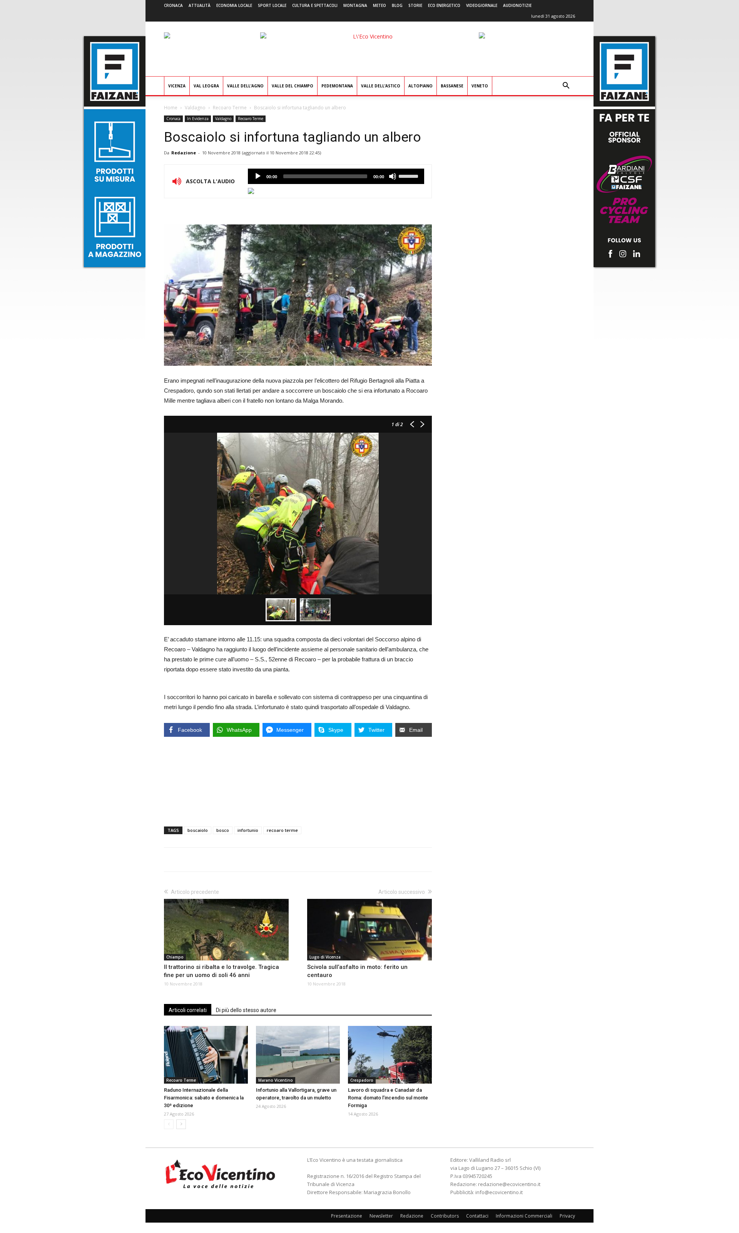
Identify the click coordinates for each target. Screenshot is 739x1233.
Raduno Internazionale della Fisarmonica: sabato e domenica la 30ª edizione (204, 1097)
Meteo (379, 5)
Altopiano (420, 86)
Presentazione (346, 1216)
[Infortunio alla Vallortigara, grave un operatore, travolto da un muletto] (298, 1055)
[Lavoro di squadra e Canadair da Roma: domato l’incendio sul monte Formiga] (390, 1055)
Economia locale (234, 5)
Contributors (445, 1216)
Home (170, 107)
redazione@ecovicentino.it (509, 1184)
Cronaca (173, 5)
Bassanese (452, 86)
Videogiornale (481, 5)
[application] (336, 176)
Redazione (183, 153)
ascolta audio (258, 176)
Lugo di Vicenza (325, 957)
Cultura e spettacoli (315, 5)
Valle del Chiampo (292, 86)
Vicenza (177, 86)
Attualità (200, 5)
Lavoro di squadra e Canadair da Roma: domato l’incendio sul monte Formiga (388, 1097)
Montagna (355, 5)
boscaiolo (197, 830)
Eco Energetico (444, 5)
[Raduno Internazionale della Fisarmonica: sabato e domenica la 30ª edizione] (206, 1055)
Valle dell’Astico (380, 86)
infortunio (247, 830)
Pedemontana (337, 86)
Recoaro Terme (230, 107)
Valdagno (195, 107)
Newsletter (381, 1216)
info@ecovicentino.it (499, 1192)
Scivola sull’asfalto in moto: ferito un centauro (357, 971)
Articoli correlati (188, 1010)
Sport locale (272, 5)
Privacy (567, 1216)
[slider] (409, 175)
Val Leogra (206, 86)
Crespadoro (361, 1080)
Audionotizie (517, 5)
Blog (397, 5)
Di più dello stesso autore (246, 1010)
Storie (415, 5)
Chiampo (175, 957)
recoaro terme (282, 830)
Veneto (479, 86)
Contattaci (477, 1216)
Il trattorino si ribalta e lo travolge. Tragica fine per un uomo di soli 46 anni (221, 971)
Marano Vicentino (275, 1080)
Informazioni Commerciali (524, 1216)
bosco (222, 830)
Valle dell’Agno (245, 86)
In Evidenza (198, 118)
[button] (566, 86)
